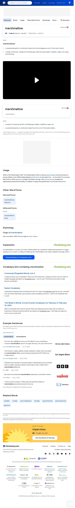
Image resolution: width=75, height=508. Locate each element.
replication (18, 179)
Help (69, 446)
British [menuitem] (15, 20)
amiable (7, 401)
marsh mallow (59, 48)
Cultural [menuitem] (52, 3)
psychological (51, 175)
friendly (37, 401)
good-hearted (47, 401)
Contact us (61, 446)
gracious (7, 405)
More (54, 20)
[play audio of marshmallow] (6, 33)
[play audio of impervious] (33, 433)
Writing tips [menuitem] (61, 3)
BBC (7, 370)
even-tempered (25, 401)
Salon (8, 377)
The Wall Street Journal (13, 346)
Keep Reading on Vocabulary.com (19, 257)
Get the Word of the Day (44, 438)
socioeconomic (49, 179)
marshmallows (9, 44)
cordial (14, 401)
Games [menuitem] (44, 3)
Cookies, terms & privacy (63, 449)
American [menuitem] (7, 20)
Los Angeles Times (11, 358)
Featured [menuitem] (37, 3)
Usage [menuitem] (22, 20)
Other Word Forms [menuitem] (33, 20)
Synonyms (66, 20)
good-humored (60, 401)
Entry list (45, 446)
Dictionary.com (4, 3)
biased (63, 181)
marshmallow (16, 232)
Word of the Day (37, 426)
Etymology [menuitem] (46, 20)
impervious (39, 429)
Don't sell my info (37, 493)
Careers (53, 446)
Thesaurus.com (70, 3)
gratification (35, 177)
